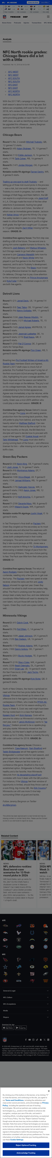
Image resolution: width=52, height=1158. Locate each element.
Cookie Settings (16, 1140)
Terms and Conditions (14, 1100)
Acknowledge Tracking (26, 1153)
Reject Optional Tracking (26, 1145)
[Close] (49, 1091)
